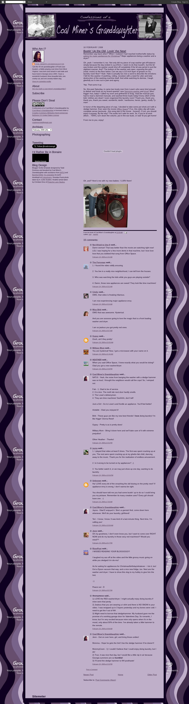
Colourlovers (47, 177)
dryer (146, 91)
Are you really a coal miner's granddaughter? (49, 89)
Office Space (122, 109)
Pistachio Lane (53, 182)
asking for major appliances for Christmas (101, 56)
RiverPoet (97, 548)
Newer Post (88, 675)
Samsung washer (132, 91)
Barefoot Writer (37, 175)
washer (95, 234)
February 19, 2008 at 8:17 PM (102, 543)
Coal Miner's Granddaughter (49, 64)
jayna (95, 448)
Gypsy (95, 336)
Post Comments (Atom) (105, 680)
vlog (90, 234)
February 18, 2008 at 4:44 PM (102, 369)
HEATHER (97, 360)
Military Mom (98, 348)
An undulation (49, 175)
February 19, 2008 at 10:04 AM (102, 525)
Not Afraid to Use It (101, 245)
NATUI (62, 173)
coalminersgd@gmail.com (42, 122)
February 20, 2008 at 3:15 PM (102, 664)
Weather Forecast (40, 161)
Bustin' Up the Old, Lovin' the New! (104, 51)
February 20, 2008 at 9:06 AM (102, 629)
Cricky (95, 292)
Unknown (96, 481)
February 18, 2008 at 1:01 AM (102, 257)
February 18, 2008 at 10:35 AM (102, 342)
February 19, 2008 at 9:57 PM (102, 590)
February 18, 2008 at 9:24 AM (102, 304)
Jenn (94, 531)
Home (120, 675)
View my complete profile (41, 81)
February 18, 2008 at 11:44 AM (102, 354)
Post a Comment (91, 669)
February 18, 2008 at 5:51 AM (102, 286)
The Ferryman (98, 262)
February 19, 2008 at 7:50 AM (102, 502)
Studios (62, 182)
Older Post (152, 675)
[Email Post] (125, 232)
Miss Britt (96, 309)
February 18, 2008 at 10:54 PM (102, 475)
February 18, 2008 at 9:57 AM (102, 331)
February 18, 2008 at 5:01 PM (102, 443)
